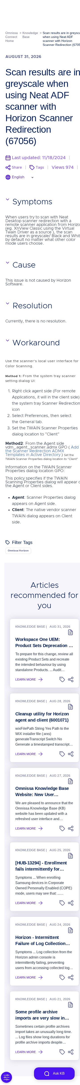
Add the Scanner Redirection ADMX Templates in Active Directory (42, 451)
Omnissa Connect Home (11, 37)
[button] (62, 679)
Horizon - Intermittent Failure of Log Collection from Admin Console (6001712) (40, 941)
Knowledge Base (30, 35)
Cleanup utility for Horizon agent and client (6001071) (42, 716)
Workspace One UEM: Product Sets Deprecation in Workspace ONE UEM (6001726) (43, 643)
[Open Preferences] (6, 1077)
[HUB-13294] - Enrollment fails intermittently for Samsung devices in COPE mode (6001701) (42, 866)
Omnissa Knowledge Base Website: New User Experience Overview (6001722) (42, 792)
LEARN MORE (25, 679)
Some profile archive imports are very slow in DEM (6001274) (40, 1015)
